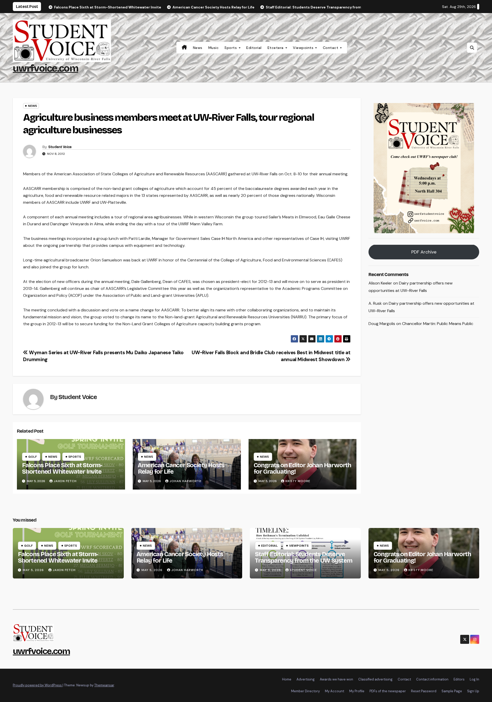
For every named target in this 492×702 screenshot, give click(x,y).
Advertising (305, 679)
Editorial (254, 47)
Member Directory (305, 691)
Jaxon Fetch (65, 481)
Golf (32, 457)
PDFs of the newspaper (388, 691)
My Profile (356, 691)
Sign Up (473, 691)
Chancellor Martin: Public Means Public (437, 323)
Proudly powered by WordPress (38, 685)
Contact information (432, 679)
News (197, 47)
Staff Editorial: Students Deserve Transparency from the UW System (303, 557)
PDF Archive (423, 252)
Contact (331, 47)
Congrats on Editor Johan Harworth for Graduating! (302, 468)
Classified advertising (375, 679)
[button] (472, 48)
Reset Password (423, 691)
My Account (334, 691)
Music (213, 47)
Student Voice (60, 147)
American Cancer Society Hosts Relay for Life (181, 468)
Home (286, 679)
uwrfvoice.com (45, 68)
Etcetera (276, 47)
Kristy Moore (297, 481)
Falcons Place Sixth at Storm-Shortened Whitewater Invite (62, 468)
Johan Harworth (185, 481)
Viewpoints (304, 47)
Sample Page (452, 691)
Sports (231, 47)
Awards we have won (336, 679)
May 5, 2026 (34, 570)
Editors (459, 679)
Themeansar (104, 685)
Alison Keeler (380, 283)
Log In (474, 679)
